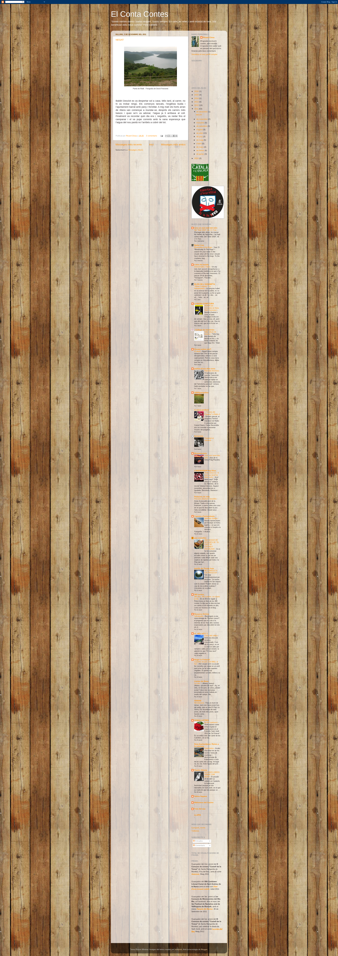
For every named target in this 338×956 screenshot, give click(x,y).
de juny (199, 137)
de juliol (199, 133)
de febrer (200, 150)
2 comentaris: (152, 136)
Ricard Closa (208, 37)
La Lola (197, 683)
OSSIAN (197, 701)
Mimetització (199, 703)
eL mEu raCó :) (201, 633)
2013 (196, 102)
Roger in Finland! (202, 660)
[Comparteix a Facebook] (174, 136)
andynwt (178, 949)
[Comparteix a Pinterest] (176, 136)
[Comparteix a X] (171, 136)
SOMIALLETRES (201, 720)
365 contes (199, 594)
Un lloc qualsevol (211, 722)
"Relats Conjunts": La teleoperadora (202, 287)
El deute (197, 351)
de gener (200, 154)
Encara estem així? (202, 349)
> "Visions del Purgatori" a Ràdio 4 (212, 413)
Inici (151, 144)
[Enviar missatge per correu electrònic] (161, 136)
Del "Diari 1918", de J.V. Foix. (206, 230)
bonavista (198, 436)
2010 (196, 158)
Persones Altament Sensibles (205, 499)
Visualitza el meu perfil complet (204, 54)
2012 (196, 105)
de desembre (202, 112)
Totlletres (195, 831)
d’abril (199, 144)
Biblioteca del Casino (203, 802)
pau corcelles (200, 538)
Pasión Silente (200, 770)
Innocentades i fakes (202, 267)
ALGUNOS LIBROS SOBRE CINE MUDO (212, 774)
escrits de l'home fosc (204, 568)
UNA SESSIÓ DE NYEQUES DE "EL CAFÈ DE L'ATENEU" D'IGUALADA (211, 544)
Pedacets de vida (202, 497)
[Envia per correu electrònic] (166, 136)
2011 (196, 109)
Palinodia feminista (211, 371)
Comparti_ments (198, 828)
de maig (200, 140)
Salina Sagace (200, 796)
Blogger (204, 949)
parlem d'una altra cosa (204, 369)
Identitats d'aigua (211, 518)
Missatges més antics (173, 144)
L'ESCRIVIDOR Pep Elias (205, 471)
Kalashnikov (209, 748)
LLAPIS (197, 815)
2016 (196, 91)
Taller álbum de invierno (210, 333)
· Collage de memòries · (204, 330)
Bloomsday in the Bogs (203, 247)
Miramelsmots (200, 453)
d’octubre (200, 123)
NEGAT (120, 39)
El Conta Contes (139, 14)
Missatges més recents (129, 144)
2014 (196, 98)
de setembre (202, 126)
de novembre (202, 119)
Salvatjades (199, 616)
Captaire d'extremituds (204, 516)
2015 (196, 95)
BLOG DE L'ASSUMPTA (204, 284)
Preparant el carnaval (209, 439)
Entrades (199, 841)
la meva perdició (201, 410)
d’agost (199, 130)
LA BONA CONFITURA (204, 304)
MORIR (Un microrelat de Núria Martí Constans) (211, 308)
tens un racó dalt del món (205, 228)
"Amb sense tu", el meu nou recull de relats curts (211, 475)
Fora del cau (199, 809)
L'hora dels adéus (211, 636)
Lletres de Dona (201, 681)
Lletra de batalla (201, 265)
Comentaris (200, 845)
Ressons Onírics (201, 614)
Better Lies (199, 245)
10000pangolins (201, 393)
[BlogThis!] (169, 136)
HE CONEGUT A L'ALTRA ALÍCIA (210, 572)
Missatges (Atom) (135, 150)
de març (200, 147)
